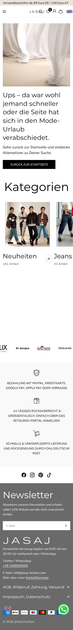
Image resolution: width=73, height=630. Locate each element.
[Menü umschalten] (4, 11)
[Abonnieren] (66, 526)
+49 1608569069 (15, 565)
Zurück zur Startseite (29, 164)
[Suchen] (40, 11)
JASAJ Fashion (24, 621)
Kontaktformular (37, 577)
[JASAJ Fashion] (19, 348)
